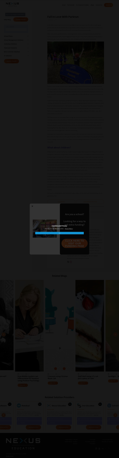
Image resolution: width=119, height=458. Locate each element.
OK (59, 233)
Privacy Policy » (69, 228)
